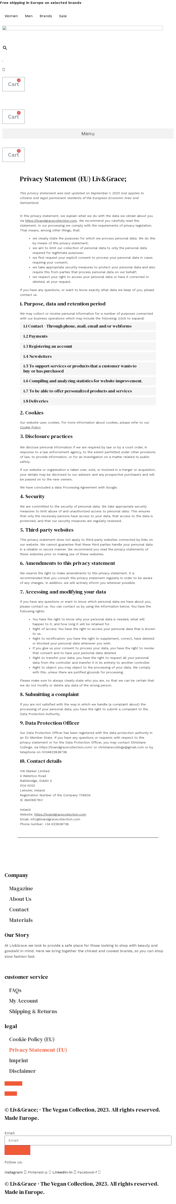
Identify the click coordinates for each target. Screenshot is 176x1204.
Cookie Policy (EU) (32, 1039)
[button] (88, 133)
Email (10, 1133)
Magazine (21, 888)
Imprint (18, 1060)
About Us (20, 899)
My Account (23, 1000)
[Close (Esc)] (171, 5)
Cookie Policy (30, 427)
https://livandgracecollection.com (51, 220)
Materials (21, 920)
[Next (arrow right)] (168, 602)
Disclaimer (22, 1071)
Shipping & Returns (33, 1011)
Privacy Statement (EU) (38, 1050)
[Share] (161, 5)
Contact (19, 909)
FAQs (15, 990)
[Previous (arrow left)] (8, 602)
